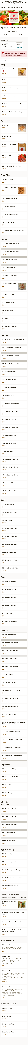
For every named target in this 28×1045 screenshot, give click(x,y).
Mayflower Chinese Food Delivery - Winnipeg (14, 1)
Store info (8, 35)
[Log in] (25, 2)
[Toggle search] (25, 60)
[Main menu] (2, 2)
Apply (19, 44)
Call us (21, 35)
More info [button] (19, 47)
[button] (14, 72)
